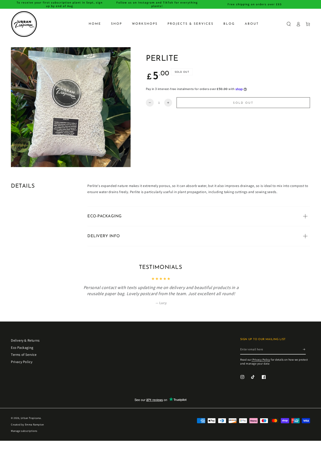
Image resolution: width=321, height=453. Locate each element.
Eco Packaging (22, 347)
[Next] (309, 280)
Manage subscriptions (24, 430)
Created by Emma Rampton (27, 424)
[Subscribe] (304, 349)
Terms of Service (24, 354)
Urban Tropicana (31, 418)
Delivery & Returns (25, 340)
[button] (288, 24)
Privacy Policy (21, 362)
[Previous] (11, 280)
